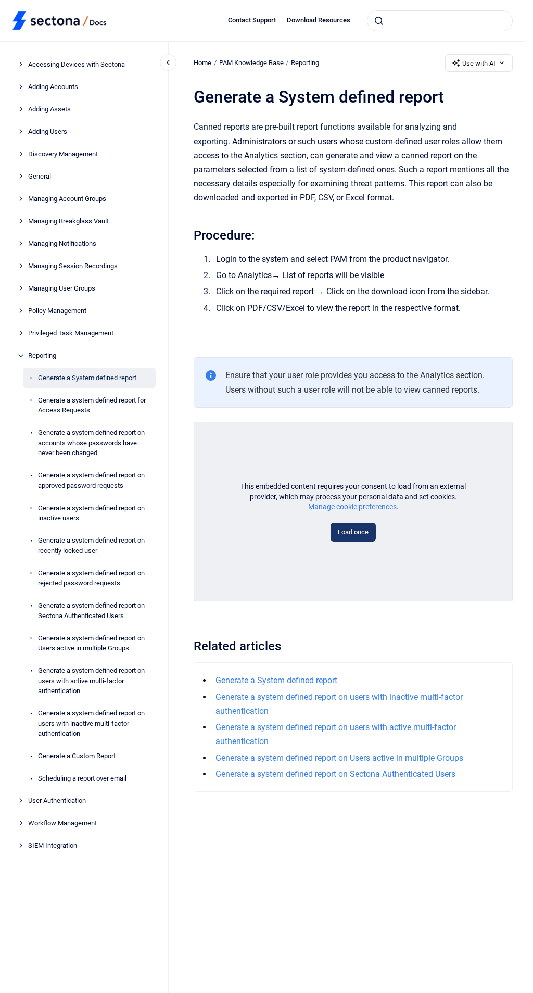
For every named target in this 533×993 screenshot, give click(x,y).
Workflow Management (62, 823)
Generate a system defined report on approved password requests (91, 480)
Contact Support (252, 20)
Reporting (42, 355)
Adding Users (47, 131)
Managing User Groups (61, 288)
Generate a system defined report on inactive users (91, 513)
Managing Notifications (62, 243)
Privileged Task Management (70, 333)
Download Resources (318, 20)
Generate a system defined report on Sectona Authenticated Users (91, 610)
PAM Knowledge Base (251, 63)
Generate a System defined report (87, 378)
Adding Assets (49, 109)
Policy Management (57, 311)
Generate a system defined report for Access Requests (92, 405)
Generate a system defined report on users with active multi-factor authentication (91, 681)
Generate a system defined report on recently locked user (91, 545)
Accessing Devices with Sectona (76, 64)
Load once (353, 532)
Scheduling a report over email (82, 778)
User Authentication (57, 801)
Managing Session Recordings (73, 266)
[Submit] (379, 20)
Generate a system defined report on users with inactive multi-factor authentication (91, 723)
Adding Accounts (53, 87)
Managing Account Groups (67, 199)
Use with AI (479, 63)
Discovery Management (63, 154)
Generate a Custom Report (77, 756)
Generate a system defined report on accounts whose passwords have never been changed (91, 443)
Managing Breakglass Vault (68, 221)
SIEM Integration (52, 845)
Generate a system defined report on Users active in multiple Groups (91, 643)
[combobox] (439, 21)
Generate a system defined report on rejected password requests (91, 578)
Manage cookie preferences (352, 506)
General (39, 176)
